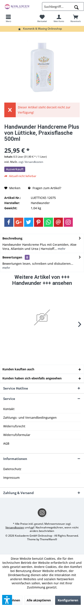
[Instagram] (68, 222)
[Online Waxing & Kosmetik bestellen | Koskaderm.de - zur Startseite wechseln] (21, 6)
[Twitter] (28, 222)
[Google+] (18, 222)
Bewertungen (12, 257)
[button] (7, 600)
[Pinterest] (38, 222)
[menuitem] (8, 18)
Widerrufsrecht (14, 426)
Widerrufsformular (16, 435)
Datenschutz (12, 469)
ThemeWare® (48, 539)
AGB (6, 443)
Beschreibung (12, 238)
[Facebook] (8, 222)
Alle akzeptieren (39, 600)
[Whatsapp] (48, 222)
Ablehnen (13, 600)
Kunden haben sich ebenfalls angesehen (32, 378)
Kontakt (8, 409)
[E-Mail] (58, 222)
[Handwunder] (42, 317)
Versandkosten (14, 527)
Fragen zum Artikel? (46, 188)
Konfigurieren (68, 600)
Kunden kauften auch (18, 369)
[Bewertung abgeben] (42, 144)
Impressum (11, 477)
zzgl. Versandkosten (31, 162)
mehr (61, 249)
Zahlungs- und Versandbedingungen (30, 417)
